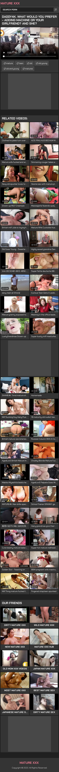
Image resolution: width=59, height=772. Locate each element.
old (31, 63)
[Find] (56, 10)
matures (29, 68)
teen (21, 63)
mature (9, 63)
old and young (12, 68)
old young (42, 63)
